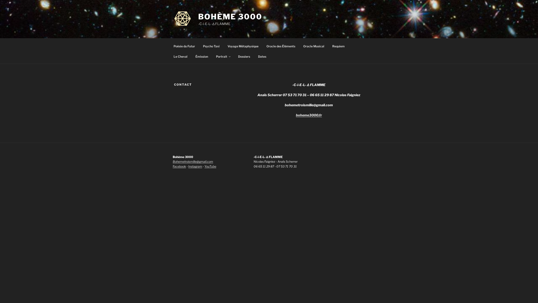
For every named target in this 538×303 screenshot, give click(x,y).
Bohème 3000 (230, 16)
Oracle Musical (313, 46)
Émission (201, 56)
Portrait (221, 56)
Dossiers (244, 56)
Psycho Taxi (211, 46)
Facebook (179, 166)
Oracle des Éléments (280, 46)
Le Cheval (180, 56)
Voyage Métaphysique (243, 46)
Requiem (338, 46)
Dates (262, 56)
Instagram (195, 166)
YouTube (210, 166)
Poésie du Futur (184, 46)
